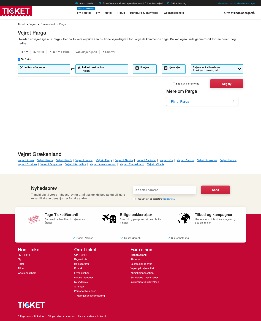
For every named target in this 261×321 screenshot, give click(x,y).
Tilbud (121, 12)
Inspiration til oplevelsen (144, 282)
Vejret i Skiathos (27, 164)
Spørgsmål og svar (141, 264)
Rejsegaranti (81, 264)
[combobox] (46, 71)
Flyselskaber (81, 273)
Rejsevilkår (80, 259)
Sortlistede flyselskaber (144, 277)
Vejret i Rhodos (124, 160)
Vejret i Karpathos (75, 164)
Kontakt (78, 268)
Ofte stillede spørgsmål (239, 12)
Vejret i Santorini (146, 160)
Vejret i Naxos (228, 160)
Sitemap (79, 286)
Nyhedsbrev (81, 282)
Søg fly (227, 83)
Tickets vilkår (169, 199)
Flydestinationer (83, 277)
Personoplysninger (85, 291)
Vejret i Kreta (45, 160)
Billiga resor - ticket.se (31, 316)
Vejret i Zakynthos (51, 164)
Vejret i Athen (26, 160)
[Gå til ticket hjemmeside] (16, 10)
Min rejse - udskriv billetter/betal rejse (236, 3)
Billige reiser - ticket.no (61, 316)
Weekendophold (174, 12)
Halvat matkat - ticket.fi (92, 316)
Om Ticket (80, 255)
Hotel (108, 12)
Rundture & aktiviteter (144, 12)
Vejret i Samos (185, 160)
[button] (24, 51)
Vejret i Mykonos (207, 160)
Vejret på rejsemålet (142, 268)
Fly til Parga (180, 101)
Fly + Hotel (84, 12)
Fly (98, 12)
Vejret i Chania (155, 164)
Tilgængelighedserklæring (89, 295)
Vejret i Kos (166, 160)
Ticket (21, 24)
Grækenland (47, 24)
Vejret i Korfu (64, 160)
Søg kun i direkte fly (187, 83)
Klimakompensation (142, 273)
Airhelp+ (135, 259)
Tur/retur (26, 59)
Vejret (32, 24)
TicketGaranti (138, 255)
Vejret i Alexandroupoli (103, 164)
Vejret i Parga (104, 160)
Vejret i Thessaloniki (132, 164)
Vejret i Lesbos (84, 160)
